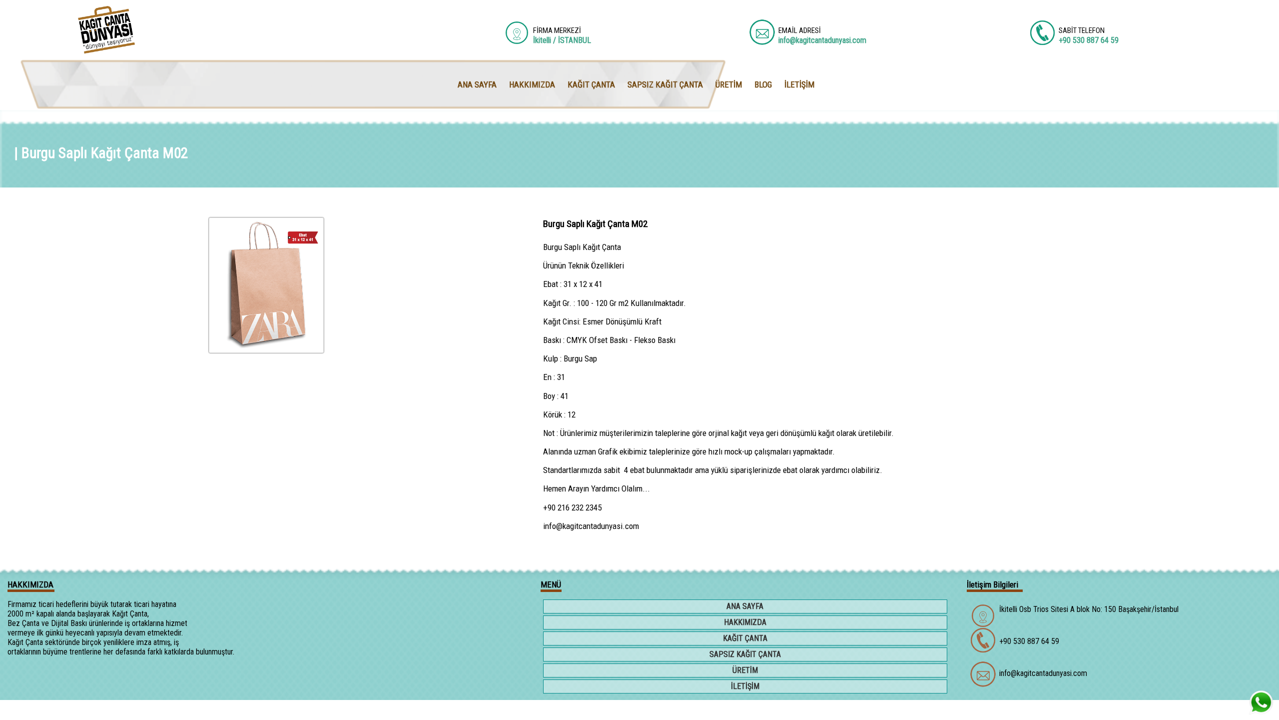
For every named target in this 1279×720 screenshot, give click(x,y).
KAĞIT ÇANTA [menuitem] (591, 84)
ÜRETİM (745, 670)
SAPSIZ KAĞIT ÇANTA (745, 654)
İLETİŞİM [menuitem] (799, 84)
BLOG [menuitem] (763, 84)
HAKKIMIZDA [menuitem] (532, 84)
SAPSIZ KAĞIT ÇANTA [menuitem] (665, 84)
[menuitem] (746, 608)
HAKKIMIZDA (745, 622)
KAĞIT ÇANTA (745, 638)
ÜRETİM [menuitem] (728, 84)
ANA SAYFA (744, 606)
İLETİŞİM (745, 686)
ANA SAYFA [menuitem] (477, 84)
